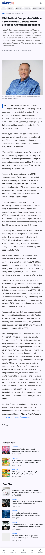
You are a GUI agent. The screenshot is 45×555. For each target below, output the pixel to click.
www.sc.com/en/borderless (17, 417)
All (3, 9)
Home (3, 13)
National (18, 9)
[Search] (41, 3)
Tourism (27, 9)
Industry (10, 9)
